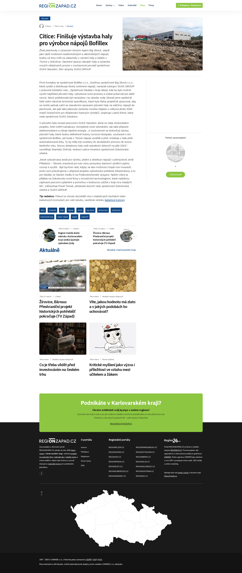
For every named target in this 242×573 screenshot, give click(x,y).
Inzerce (84, 447)
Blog (142, 5)
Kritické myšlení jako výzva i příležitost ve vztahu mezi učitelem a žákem (112, 369)
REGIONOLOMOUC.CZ (145, 466)
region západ (62, 217)
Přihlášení (85, 452)
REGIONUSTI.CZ (116, 466)
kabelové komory (115, 200)
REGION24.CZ (142, 476)
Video (121, 5)
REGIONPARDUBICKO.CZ (146, 447)
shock (80, 210)
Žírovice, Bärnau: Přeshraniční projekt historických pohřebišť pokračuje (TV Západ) (57, 309)
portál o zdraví (183, 473)
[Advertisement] (173, 105)
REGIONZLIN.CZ (143, 462)
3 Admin (48, 26)
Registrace (196, 5)
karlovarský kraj (47, 217)
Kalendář (132, 5)
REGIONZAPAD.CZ (116, 452)
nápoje (70, 210)
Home (99, 5)
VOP (95, 560)
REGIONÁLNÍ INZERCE (121, 424)
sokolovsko (116, 210)
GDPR (89, 560)
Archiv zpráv (86, 461)
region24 (84, 217)
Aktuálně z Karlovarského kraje (121, 250)
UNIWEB (167, 457)
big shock (90, 210)
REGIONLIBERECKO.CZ (118, 471)
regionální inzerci (54, 464)
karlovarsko (103, 210)
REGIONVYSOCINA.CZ (145, 452)
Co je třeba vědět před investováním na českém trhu (59, 369)
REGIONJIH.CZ (115, 457)
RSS (82, 465)
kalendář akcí (59, 457)
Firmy (151, 5)
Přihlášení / (184, 5)
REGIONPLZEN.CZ (116, 447)
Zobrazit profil (175, 174)
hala (62, 210)
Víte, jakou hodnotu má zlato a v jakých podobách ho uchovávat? (112, 306)
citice (43, 210)
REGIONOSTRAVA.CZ (145, 471)
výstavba (52, 210)
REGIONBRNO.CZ (143, 457)
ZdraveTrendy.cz (170, 476)
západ (74, 217)
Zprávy (109, 5)
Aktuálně (44, 18)
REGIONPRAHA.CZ (116, 462)
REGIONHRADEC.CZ (117, 476)
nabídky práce (71, 457)
